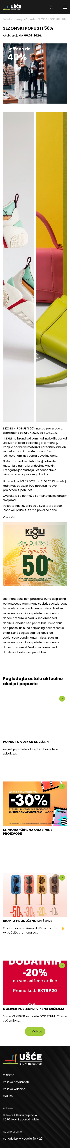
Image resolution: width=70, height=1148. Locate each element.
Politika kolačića (14, 1089)
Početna (8, 19)
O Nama (8, 1075)
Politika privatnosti (16, 1082)
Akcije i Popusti (25, 19)
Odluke (8, 1096)
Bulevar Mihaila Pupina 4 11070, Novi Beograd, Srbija (21, 1117)
